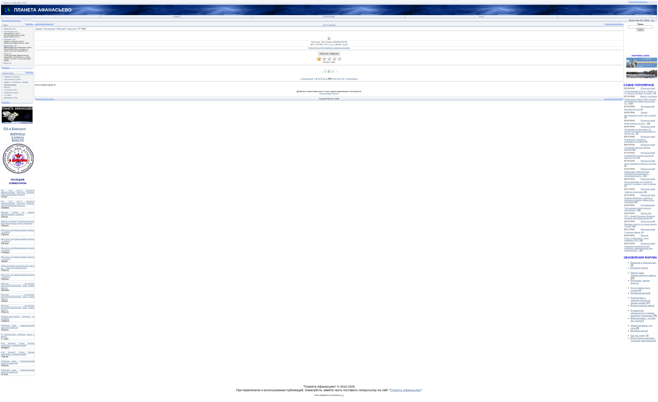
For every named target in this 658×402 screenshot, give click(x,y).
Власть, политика (648, 96)
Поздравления (647, 106)
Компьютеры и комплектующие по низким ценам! (640, 300)
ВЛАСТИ (18, 140)
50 (321, 79)
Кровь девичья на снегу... (635, 123)
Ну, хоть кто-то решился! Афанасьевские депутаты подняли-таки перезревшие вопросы (17, 192)
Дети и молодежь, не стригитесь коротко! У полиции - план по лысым (640, 183)
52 (327, 79)
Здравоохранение (640, 293)
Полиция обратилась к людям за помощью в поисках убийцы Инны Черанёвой (639, 200)
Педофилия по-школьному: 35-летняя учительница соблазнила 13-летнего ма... (640, 131)
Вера (6, 63)
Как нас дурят (638, 335)
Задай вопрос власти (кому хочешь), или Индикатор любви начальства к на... (640, 101)
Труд (6, 53)
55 (335, 79)
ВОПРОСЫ (17, 134)
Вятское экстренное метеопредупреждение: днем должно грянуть (17, 286)
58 (343, 79)
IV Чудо (331, 44)
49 (319, 79)
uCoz (341, 395)
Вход (481, 17)
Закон (644, 112)
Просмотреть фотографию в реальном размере (329, 48)
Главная (176, 17)
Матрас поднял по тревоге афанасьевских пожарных (17, 213)
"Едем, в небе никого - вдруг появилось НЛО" (636, 239)
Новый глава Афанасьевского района (643, 274)
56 (338, 79)
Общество (8, 46)
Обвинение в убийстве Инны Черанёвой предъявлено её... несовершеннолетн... (637, 174)
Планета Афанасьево (405, 390)
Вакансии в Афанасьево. (644, 262)
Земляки (7, 39)
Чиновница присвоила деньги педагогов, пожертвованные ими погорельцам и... (638, 248)
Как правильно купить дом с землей (640, 115)
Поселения (8, 32)
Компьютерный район (642, 305)
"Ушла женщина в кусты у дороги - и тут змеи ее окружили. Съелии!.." (640, 92)
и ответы (17, 137)
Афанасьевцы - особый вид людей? (643, 319)
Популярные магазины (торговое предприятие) (643, 339)
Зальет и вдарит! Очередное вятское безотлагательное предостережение (17, 222)
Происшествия (647, 88)
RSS (652, 20)
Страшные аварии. (632, 232)
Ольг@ (345, 44)
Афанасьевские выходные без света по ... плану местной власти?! (17, 267)
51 (324, 79)
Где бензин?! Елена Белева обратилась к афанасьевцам (17, 344)
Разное (644, 235)
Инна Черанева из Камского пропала (640, 164)
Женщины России (632, 109)
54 (333, 79)
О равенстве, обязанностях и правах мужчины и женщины (642, 313)
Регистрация (329, 17)
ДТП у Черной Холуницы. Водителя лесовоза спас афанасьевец (639, 217)
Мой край (61, 29)
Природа (7, 29)
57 (340, 79)
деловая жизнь (639, 268)
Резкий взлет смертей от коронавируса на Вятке (635, 141)
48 (316, 79)
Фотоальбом (49, 29)
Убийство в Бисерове (633, 192)
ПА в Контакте (14, 128)
